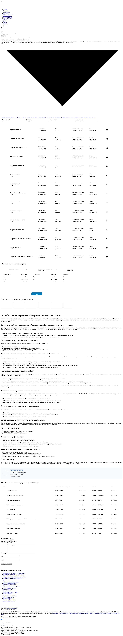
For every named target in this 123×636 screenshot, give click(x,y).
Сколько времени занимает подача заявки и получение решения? (17, 431)
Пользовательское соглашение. (75, 613)
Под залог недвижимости (28, 117)
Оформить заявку (77, 117)
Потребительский (12, 117)
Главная (3, 37)
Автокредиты (6, 12)
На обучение (64, 117)
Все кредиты (37, 294)
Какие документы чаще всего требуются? (12, 432)
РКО (4, 21)
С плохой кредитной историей (52, 117)
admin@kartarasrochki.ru (12, 608)
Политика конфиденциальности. (60, 613)
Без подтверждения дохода (88, 117)
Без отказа (70, 117)
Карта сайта (109, 613)
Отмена (2, 634)
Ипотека (5, 13)
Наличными (5, 117)
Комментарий (4, 553)
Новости (5, 23)
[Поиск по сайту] (2, 28)
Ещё (2, 26)
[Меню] (1, 1)
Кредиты (5, 10)
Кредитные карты (7, 17)
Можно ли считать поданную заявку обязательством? (15, 433)
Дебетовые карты (7, 18)
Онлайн (19, 117)
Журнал (5, 22)
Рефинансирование (8, 14)
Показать (110, 121)
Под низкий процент (40, 117)
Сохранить (8, 634)
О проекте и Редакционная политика (97, 613)
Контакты (85, 613)
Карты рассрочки (7, 16)
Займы (5, 9)
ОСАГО (5, 19)
